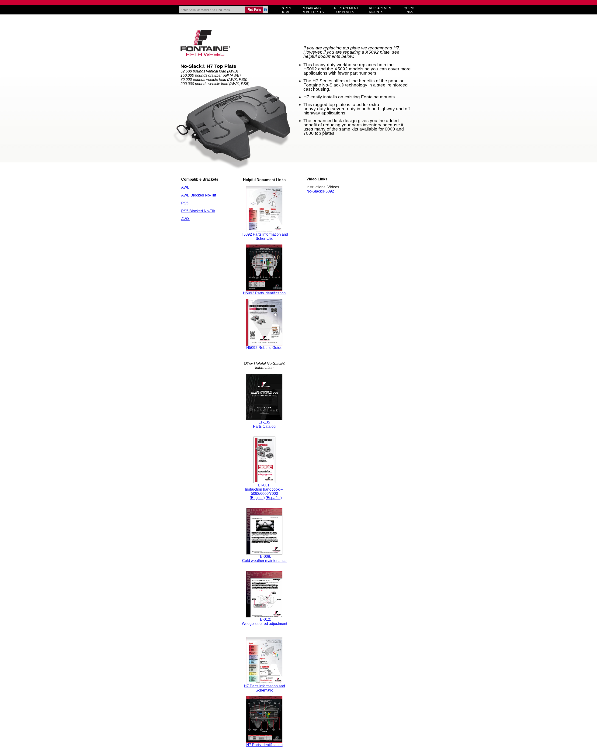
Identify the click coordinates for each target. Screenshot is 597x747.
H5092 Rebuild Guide (264, 348)
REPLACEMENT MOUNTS (381, 10)
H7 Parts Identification (264, 745)
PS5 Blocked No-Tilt (198, 211)
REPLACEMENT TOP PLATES (346, 10)
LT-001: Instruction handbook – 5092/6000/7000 (264, 489)
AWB (185, 187)
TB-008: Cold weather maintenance (264, 558)
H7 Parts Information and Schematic (264, 688)
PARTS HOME (286, 10)
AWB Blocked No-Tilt (198, 195)
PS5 (184, 203)
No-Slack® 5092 (320, 191)
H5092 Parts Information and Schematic (264, 236)
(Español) (274, 498)
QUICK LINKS (409, 10)
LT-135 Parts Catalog (264, 424)
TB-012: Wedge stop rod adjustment (264, 621)
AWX (185, 219)
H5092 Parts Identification (264, 293)
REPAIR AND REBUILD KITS (313, 10)
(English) (257, 498)
